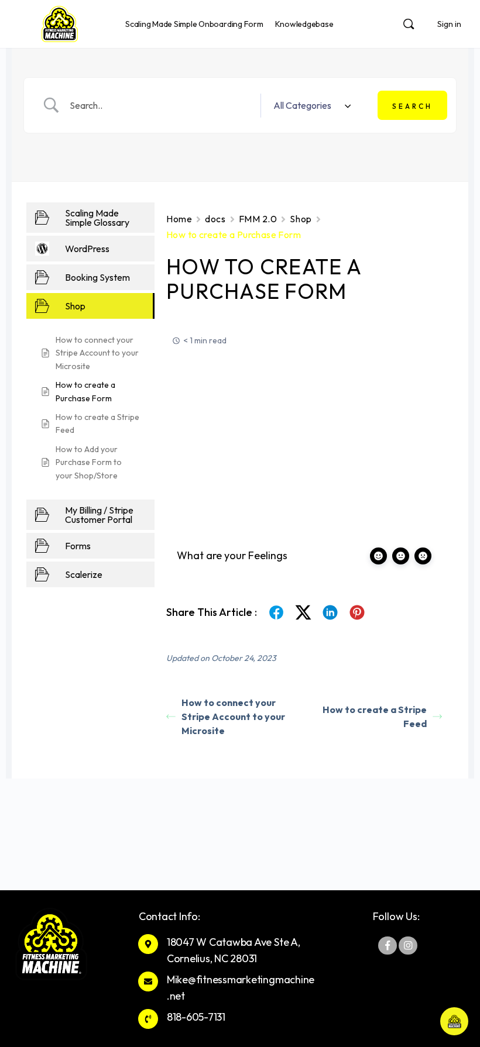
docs (215, 219)
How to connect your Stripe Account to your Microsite (233, 716)
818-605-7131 (196, 1017)
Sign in (449, 24)
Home (179, 219)
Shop (300, 219)
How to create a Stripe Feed (375, 716)
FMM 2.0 (258, 219)
